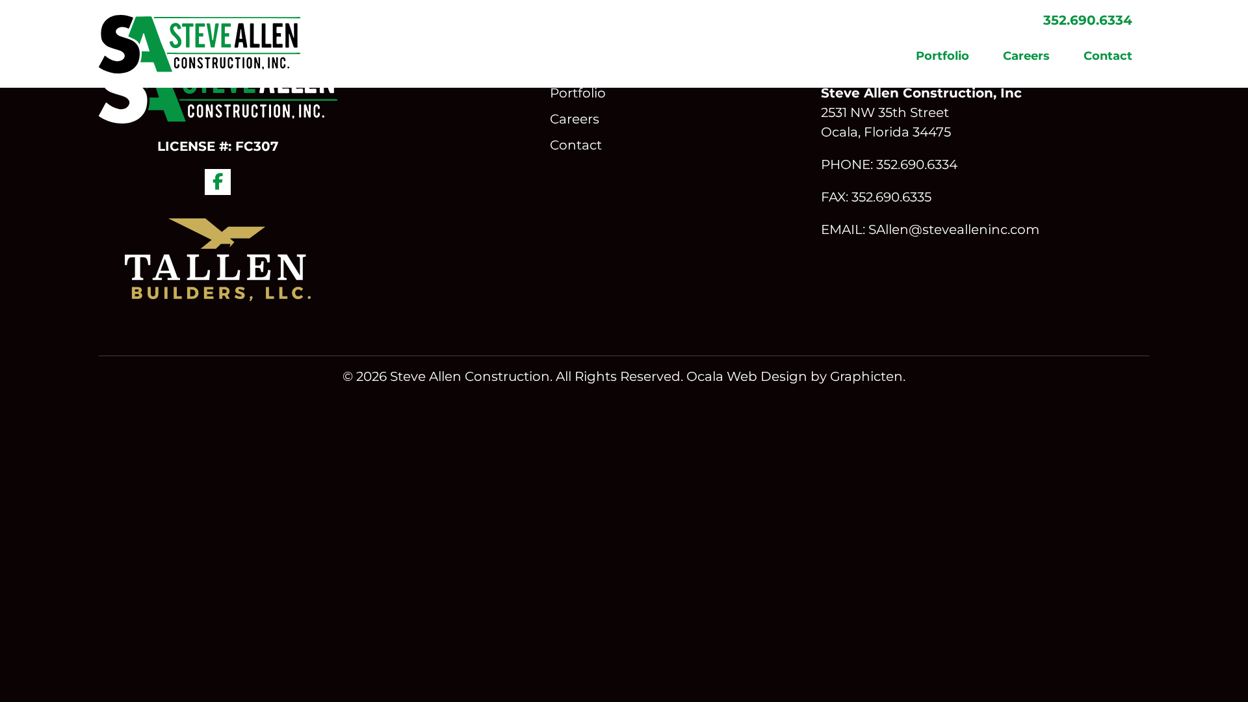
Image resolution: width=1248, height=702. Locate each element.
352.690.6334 (1087, 20)
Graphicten (866, 376)
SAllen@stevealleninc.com (953, 229)
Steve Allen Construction (470, 376)
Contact (1108, 56)
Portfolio (942, 56)
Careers (1026, 56)
